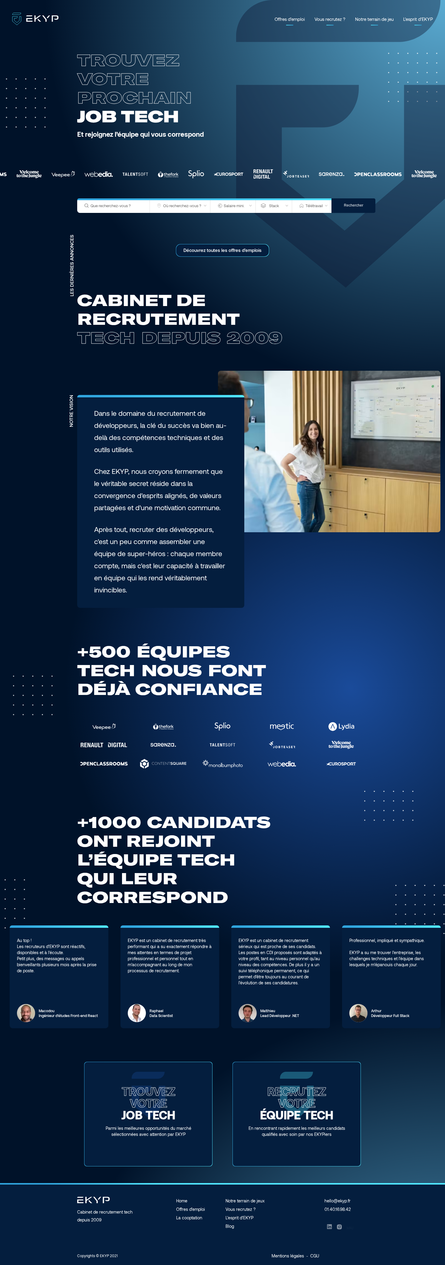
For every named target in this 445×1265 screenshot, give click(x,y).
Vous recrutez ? (330, 19)
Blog (230, 1226)
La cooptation (189, 1217)
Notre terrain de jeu (374, 19)
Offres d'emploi (290, 19)
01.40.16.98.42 (338, 1209)
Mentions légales (288, 1255)
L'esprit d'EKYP (418, 19)
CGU (314, 1255)
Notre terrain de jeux (245, 1200)
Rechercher (353, 205)
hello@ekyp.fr (338, 1200)
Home (181, 1200)
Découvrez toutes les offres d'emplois (222, 250)
